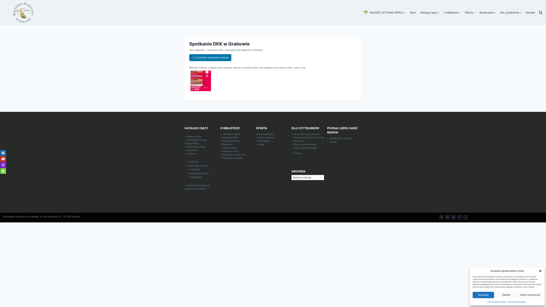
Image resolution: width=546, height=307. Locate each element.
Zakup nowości (229, 147)
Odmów (506, 294)
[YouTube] (453, 217)
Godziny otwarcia (231, 141)
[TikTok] (459, 217)
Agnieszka (199, 50)
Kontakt (530, 12)
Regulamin (227, 144)
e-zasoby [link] (191, 153)
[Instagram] (447, 217)
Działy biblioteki (230, 137)
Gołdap (333, 141)
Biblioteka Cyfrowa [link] (196, 146)
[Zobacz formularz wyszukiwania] (541, 13)
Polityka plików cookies (496, 302)
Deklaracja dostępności (234, 154)
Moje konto (299, 141)
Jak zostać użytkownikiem (306, 134)
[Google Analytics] (465, 217)
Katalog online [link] (194, 136)
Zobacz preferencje (530, 294)
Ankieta (297, 153)
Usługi (261, 144)
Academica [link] (192, 150)
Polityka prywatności (232, 158)
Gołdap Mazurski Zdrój (341, 138)
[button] (540, 270)
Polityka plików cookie (517, 302)
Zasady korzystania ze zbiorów (308, 137)
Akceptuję (483, 294)
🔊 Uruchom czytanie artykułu (210, 57)
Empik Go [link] (193, 161)
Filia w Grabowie (255, 50)
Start (413, 12)
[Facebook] (441, 217)
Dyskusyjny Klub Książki (236, 50)
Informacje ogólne (231, 134)
